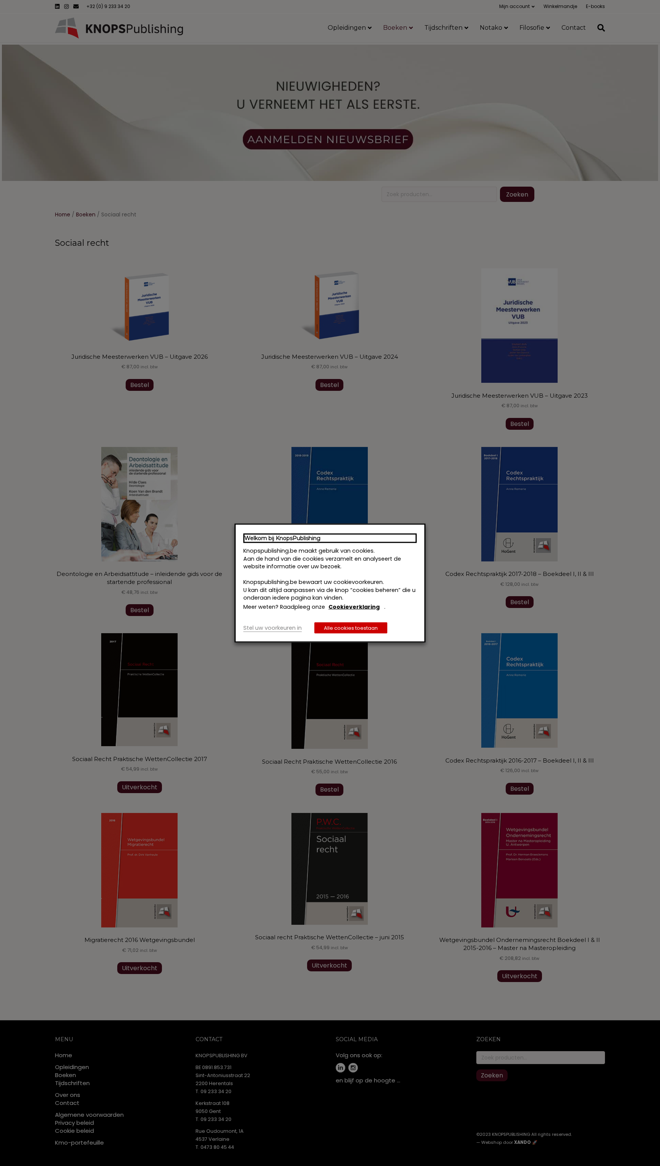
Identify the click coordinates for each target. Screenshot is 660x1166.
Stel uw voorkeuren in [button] (272, 628)
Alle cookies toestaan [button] (351, 628)
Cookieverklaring (354, 606)
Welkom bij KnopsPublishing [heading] (282, 537)
